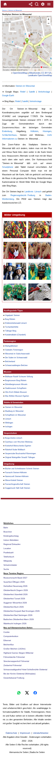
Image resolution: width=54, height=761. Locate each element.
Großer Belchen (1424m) (14, 649)
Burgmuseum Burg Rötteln (15, 380)
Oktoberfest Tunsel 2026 (14, 598)
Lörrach (8, 419)
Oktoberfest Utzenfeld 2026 (15, 594)
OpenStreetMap (20, 73)
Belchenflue (8, 644)
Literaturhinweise (40, 733)
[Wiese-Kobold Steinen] (14, 271)
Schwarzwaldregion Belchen (16, 365)
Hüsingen (47, 131)
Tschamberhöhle (11, 327)
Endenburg (7, 131)
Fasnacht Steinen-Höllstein (16, 472)
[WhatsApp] (19, 693)
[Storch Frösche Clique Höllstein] (39, 292)
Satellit (32, 92)
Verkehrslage (44, 92)
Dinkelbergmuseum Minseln (16, 384)
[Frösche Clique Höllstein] (39, 271)
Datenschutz (11, 733)
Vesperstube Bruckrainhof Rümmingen (20, 453)
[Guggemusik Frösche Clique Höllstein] (14, 292)
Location (7, 548)
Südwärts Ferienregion (14, 350)
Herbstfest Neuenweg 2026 (15, 586)
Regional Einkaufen (11, 544)
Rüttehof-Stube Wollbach (15, 450)
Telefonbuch (8, 557)
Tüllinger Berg (10, 331)
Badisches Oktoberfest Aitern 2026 (18, 619)
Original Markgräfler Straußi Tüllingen (20, 457)
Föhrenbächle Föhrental (14, 657)
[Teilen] (31, 4)
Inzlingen (8, 427)
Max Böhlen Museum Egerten (17, 396)
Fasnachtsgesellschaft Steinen (17, 484)
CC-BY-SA (46, 73)
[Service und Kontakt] (43, 4)
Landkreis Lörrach (33, 191)
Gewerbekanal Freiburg (13, 678)
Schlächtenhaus (9, 135)
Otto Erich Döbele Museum (16, 392)
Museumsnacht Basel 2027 (15, 578)
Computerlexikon (10, 636)
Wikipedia (7, 561)
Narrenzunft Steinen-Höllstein (17, 476)
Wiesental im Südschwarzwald (17, 354)
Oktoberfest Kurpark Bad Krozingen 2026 (21, 611)
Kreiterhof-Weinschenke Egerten (18, 446)
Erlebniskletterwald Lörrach (16, 323)
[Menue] (49, 4)
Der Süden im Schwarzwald (16, 358)
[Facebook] (35, 693)
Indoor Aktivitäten (11, 540)
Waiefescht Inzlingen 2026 (14, 623)
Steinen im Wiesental (15, 10)
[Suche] (37, 4)
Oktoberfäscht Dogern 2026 (15, 590)
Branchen (7, 532)
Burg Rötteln (10, 319)
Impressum (25, 733)
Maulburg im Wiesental (14, 411)
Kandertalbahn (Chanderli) (15, 335)
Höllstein (34, 131)
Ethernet (7, 640)
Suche (6, 569)
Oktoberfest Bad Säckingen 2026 (17, 615)
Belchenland (10, 361)
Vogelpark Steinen (12, 315)
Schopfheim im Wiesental (15, 415)
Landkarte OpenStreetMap (40, 75)
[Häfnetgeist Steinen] (39, 229)
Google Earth (8, 95)
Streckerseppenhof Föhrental (16, 661)
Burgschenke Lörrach (13, 438)
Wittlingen (9, 423)
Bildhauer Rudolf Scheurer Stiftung (19, 377)
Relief (22, 92)
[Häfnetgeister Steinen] (14, 229)
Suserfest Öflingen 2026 (14, 582)
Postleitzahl (8, 552)
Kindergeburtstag (11, 536)
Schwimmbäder (10, 565)
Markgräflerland (11, 346)
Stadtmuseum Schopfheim (15, 388)
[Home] (5, 4)
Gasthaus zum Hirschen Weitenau (19, 442)
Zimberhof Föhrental (12, 665)
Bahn (5, 527)
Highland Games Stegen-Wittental (18, 653)
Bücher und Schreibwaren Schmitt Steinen (22, 469)
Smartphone (7, 167)
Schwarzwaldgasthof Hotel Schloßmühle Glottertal (25, 669)
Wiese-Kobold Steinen (14, 480)
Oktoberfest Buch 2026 (13, 607)
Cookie (6, 632)
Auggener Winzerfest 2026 (15, 603)
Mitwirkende (34, 73)
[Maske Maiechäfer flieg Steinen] (14, 250)
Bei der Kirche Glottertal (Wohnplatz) (19, 674)
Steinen (4, 10)
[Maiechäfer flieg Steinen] (39, 250)
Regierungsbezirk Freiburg (23, 195)
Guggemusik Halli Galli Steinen (17, 488)
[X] (27, 693)
